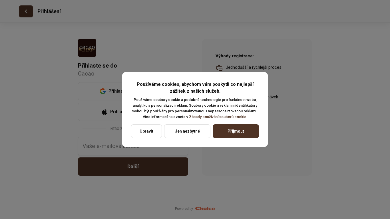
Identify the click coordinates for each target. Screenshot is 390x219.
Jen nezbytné (187, 131)
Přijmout (236, 131)
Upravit (146, 131)
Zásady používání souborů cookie (217, 117)
